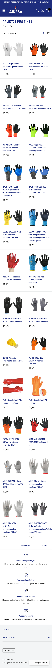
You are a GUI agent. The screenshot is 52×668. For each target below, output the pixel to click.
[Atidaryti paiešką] (37, 10)
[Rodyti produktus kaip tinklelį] (44, 33)
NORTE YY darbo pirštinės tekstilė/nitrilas (13, 359)
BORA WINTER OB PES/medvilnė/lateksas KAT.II (38, 66)
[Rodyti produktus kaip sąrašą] (48, 33)
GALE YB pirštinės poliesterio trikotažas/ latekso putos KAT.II (38, 148)
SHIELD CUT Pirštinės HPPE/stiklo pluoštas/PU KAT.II (13, 484)
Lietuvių (7, 650)
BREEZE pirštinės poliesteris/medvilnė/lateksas (39, 107)
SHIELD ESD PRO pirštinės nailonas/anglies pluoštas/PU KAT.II (10, 527)
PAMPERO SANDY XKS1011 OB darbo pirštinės (36, 361)
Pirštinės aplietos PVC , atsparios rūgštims (12, 401)
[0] (47, 10)
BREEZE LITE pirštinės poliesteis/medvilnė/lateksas (13, 107)
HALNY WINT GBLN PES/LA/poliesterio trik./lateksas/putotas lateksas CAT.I (12, 191)
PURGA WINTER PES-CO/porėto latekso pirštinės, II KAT (11, 442)
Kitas (44, 545)
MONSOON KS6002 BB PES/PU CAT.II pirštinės (12, 320)
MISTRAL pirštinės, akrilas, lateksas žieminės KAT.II (36, 280)
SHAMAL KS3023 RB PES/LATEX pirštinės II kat (38, 442)
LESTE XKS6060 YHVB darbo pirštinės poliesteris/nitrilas (12, 235)
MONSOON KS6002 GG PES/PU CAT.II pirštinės (38, 320)
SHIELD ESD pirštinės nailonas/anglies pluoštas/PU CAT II (37, 484)
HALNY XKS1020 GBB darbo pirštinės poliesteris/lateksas (37, 190)
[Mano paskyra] (42, 10)
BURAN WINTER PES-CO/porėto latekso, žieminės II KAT (11, 148)
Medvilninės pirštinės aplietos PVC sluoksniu (12, 278)
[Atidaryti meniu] (4, 11)
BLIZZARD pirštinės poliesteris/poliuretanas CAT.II (13, 66)
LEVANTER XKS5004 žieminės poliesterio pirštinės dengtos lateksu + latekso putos (39, 236)
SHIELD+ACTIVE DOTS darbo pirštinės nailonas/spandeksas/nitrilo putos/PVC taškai (39, 527)
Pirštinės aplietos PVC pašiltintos (38, 401)
